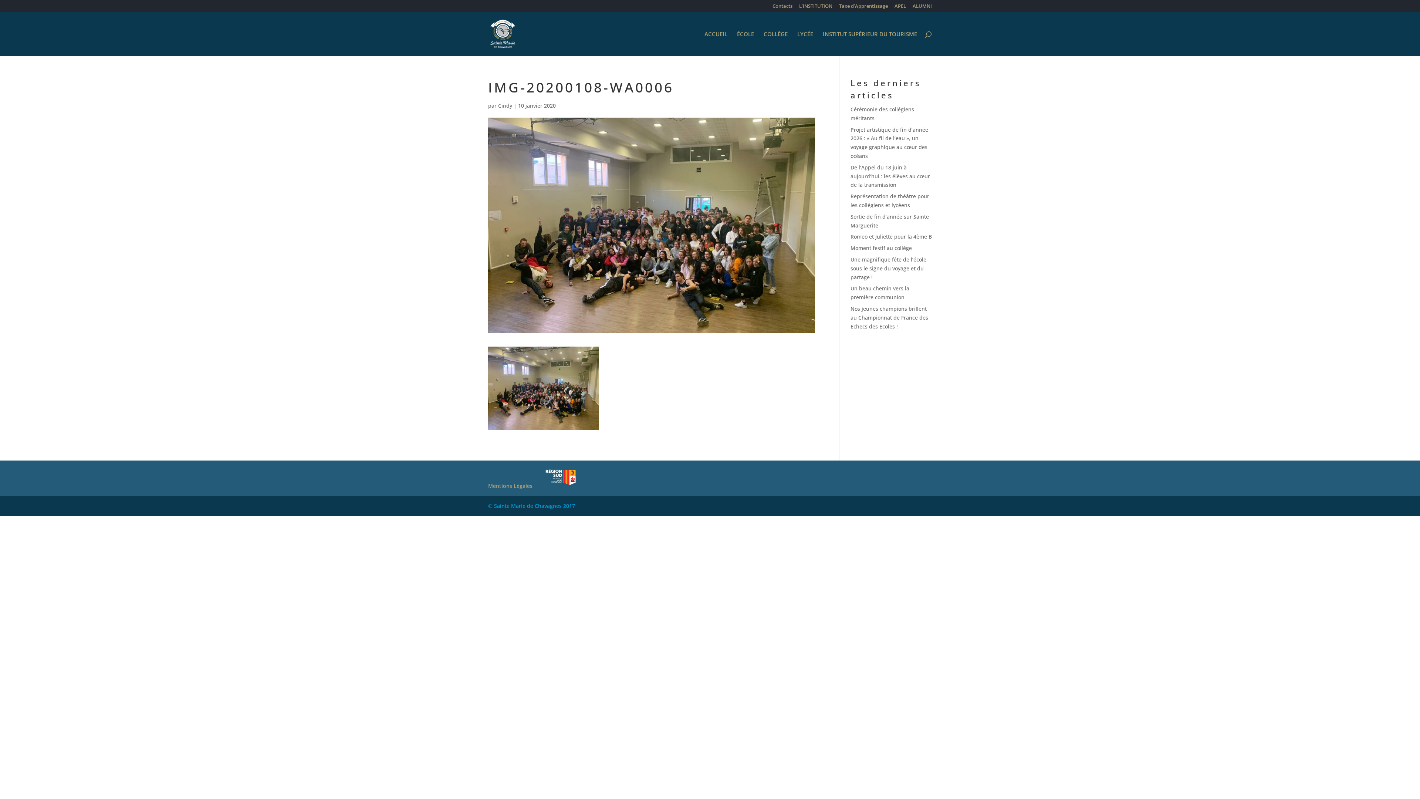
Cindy (505, 105)
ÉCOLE (745, 34)
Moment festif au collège (881, 248)
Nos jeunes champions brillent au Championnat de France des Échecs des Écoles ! (889, 317)
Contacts (782, 6)
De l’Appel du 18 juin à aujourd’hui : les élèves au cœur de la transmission (890, 176)
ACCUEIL (715, 34)
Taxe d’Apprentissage (863, 6)
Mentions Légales (510, 485)
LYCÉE (805, 34)
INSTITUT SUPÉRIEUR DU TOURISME (870, 34)
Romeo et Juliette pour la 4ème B (891, 236)
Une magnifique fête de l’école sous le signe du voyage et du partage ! (888, 268)
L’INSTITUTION (815, 6)
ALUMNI (922, 6)
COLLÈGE (776, 34)
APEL (900, 6)
